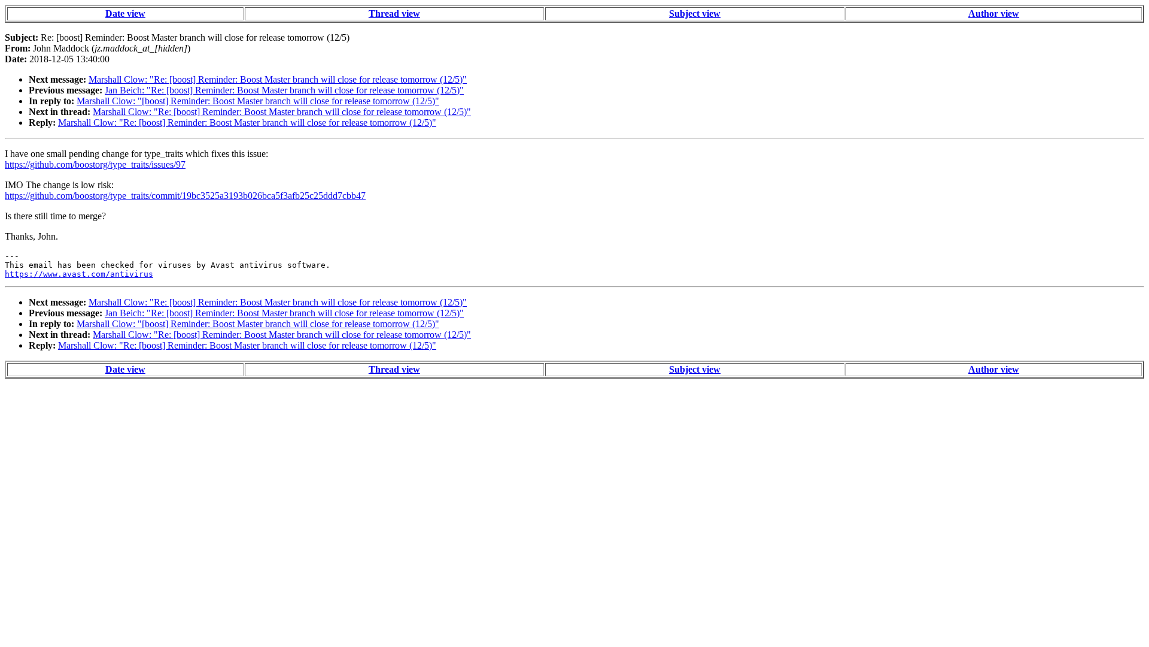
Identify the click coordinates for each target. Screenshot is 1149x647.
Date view (125, 13)
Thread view (394, 13)
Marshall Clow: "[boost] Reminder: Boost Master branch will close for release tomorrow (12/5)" (258, 101)
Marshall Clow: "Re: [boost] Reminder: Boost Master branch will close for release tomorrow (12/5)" (278, 79)
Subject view (695, 13)
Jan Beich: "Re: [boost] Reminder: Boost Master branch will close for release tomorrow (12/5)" (284, 90)
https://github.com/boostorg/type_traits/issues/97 (95, 164)
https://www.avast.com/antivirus (79, 274)
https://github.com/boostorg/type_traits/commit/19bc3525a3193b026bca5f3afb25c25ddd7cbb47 (185, 196)
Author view (993, 13)
